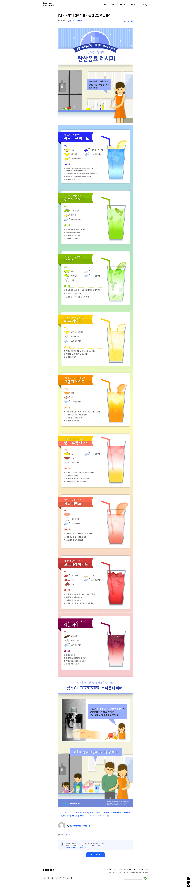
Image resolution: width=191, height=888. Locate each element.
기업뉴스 (104, 4)
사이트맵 (109, 870)
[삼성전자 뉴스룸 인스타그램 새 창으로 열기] (48, 878)
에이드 (68, 816)
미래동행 (122, 4)
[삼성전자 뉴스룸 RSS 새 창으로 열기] (68, 878)
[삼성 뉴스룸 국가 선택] (146, 4)
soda (72, 813)
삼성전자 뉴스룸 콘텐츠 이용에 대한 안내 (140, 870)
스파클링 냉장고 (126, 813)
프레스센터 (132, 4)
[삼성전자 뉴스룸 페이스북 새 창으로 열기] (52, 878)
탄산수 (87, 816)
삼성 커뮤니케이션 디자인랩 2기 (77, 21)
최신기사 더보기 (95, 855)
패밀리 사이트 (127, 878)
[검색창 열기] (143, 4)
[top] (188, 885)
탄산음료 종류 (106, 816)
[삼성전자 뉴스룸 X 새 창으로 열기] (56, 878)
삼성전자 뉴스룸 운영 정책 (117, 870)
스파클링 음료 (62, 816)
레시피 (91, 813)
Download (125, 21)
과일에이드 (78, 813)
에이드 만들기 (75, 816)
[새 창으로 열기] (145, 878)
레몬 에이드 (85, 813)
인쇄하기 (131, 21)
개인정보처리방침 (127, 870)
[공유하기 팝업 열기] (188, 882)
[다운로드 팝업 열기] (188, 878)
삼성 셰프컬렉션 (105, 813)
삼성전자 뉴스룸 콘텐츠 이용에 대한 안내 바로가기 (77, 847)
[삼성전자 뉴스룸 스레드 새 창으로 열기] (60, 878)
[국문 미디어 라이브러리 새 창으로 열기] (64, 878)
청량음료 (82, 816)
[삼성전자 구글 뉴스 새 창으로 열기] (71, 878)
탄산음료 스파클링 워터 (95, 816)
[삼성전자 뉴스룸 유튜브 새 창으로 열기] (44, 878)
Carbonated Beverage (64, 813)
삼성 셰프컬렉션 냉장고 (115, 813)
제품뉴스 (113, 4)
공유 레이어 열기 (128, 21)
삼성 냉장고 (97, 813)
